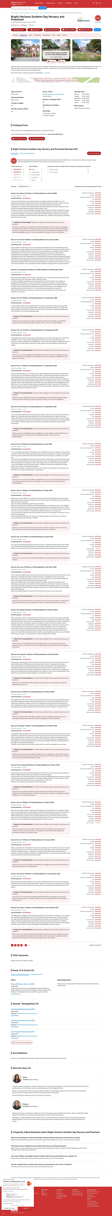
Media (88, 1199)
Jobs (42, 1191)
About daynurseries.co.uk (93, 1191)
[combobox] (12, 8)
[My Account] (100, 3)
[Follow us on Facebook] (12, 1210)
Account (59, 1191)
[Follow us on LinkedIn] (17, 1210)
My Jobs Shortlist (76, 1191)
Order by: (13, 186)
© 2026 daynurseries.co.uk (17, 1212)
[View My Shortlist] (93, 3)
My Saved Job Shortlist (77, 1193)
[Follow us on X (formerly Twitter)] (14, 1210)
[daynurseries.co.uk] (21, 3)
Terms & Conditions (91, 1201)
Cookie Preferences (92, 1204)
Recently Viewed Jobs (77, 1195)
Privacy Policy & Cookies (93, 1203)
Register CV (44, 1193)
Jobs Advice (44, 1195)
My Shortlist (59, 1193)
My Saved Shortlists (61, 1195)
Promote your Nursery (92, 1193)
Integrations (90, 1195)
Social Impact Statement (93, 1206)
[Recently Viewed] (97, 3)
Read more (47, 73)
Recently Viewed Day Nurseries (62, 1197)
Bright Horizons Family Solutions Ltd (53, 94)
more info (74, 1179)
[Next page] (29, 945)
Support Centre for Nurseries (91, 1197)
